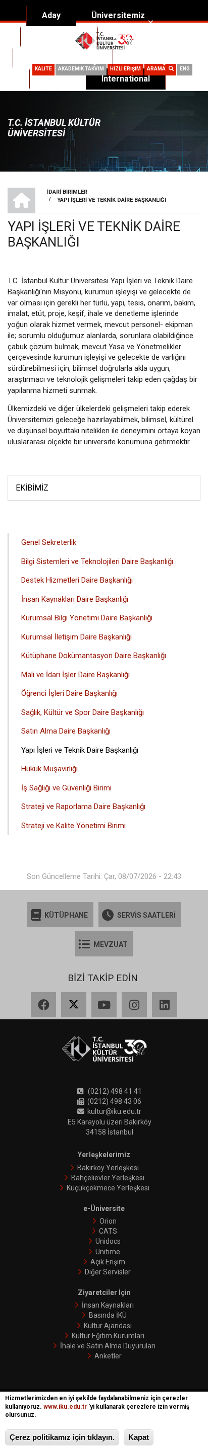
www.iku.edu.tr (65, 1406)
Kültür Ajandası (108, 1326)
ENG (185, 68)
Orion (108, 1221)
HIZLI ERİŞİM (125, 68)
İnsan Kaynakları (108, 1305)
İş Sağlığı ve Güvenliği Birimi (66, 787)
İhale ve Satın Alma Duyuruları (107, 1346)
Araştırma (132, 36)
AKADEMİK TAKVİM (81, 68)
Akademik (55, 36)
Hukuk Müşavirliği (49, 768)
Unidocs (108, 1241)
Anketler (108, 1356)
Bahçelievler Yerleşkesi (107, 1178)
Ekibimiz (32, 488)
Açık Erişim (107, 1262)
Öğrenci (143, 57)
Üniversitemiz (118, 15)
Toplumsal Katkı (58, 57)
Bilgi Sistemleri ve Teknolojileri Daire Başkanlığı (97, 561)
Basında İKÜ (108, 1315)
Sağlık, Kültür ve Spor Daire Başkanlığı (82, 712)
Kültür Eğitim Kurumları (108, 1336)
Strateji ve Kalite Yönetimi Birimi (73, 825)
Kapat (138, 1437)
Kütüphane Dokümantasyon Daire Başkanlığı (93, 655)
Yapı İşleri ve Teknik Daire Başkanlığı (79, 750)
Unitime (107, 1252)
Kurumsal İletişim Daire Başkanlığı (76, 636)
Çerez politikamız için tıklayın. (62, 1437)
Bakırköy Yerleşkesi (108, 1168)
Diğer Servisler (108, 1272)
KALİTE (43, 68)
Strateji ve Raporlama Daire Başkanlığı (83, 806)
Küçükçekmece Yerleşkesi (108, 1188)
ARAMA (158, 68)
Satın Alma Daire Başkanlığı (66, 731)
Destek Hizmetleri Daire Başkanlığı (77, 580)
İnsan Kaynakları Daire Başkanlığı (74, 599)
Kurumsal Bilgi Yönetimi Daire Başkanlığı (86, 617)
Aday (51, 15)
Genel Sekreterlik (48, 542)
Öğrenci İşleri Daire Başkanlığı (69, 693)
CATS (108, 1231)
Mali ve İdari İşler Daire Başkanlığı (75, 674)
